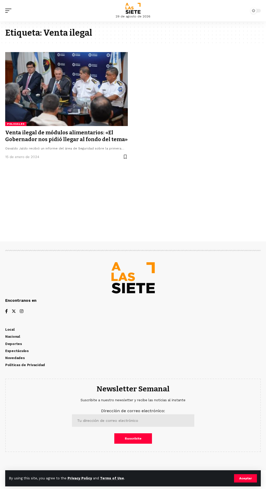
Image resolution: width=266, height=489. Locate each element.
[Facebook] (6, 311)
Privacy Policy (80, 478)
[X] (14, 311)
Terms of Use (112, 478)
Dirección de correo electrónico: (133, 410)
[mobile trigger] (9, 11)
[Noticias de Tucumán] (133, 8)
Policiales (16, 123)
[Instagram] (21, 311)
